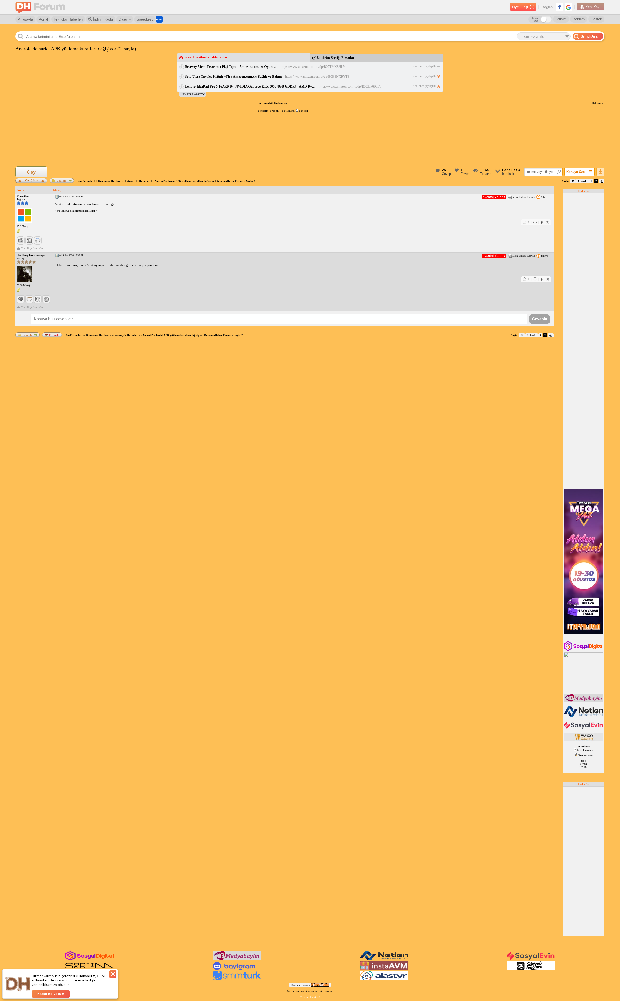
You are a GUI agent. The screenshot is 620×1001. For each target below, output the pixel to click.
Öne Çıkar (31, 180)
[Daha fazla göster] (192, 94)
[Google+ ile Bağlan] (568, 7)
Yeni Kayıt (594, 7)
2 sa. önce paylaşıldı (424, 66)
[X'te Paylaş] (547, 222)
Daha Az (597, 103)
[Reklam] (159, 19)
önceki (584, 181)
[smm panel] (584, 701)
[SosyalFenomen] (531, 969)
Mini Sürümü (585, 754)
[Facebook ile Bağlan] (559, 7)
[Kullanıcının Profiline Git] (24, 215)
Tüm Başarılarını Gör (32, 248)
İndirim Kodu (102, 19)
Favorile (54, 334)
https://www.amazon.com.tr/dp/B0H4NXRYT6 (317, 76)
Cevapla (61, 180)
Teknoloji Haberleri (68, 19)
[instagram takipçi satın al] (584, 649)
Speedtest (145, 19)
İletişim (561, 19)
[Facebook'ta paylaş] (541, 222)
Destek (596, 19)
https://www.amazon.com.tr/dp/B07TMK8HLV (313, 67)
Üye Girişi (520, 7)
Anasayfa (25, 19)
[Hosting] (584, 716)
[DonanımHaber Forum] (41, 7)
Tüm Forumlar (85, 180)
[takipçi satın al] (584, 728)
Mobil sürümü (585, 749)
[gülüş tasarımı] (584, 739)
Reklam (579, 19)
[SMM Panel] (237, 979)
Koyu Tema (535, 19)
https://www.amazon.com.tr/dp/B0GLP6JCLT (350, 86)
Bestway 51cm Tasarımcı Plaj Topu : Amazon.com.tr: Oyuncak (231, 67)
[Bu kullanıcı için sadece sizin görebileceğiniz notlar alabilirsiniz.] (19, 231)
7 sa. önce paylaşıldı (424, 76)
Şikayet (544, 197)
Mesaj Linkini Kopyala (523, 197)
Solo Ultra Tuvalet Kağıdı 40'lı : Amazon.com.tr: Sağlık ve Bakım (233, 76)
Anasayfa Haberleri (138, 180)
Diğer (123, 19)
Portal (43, 19)
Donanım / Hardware (110, 180)
